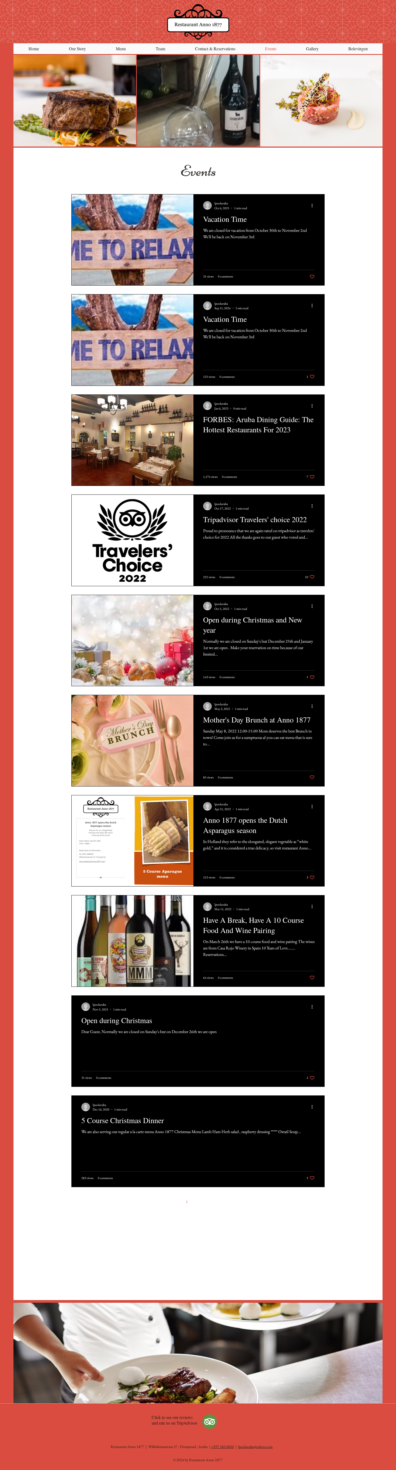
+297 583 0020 (222, 1446)
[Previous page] (175, 1201)
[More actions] (314, 205)
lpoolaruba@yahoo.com (255, 1446)
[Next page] (220, 1201)
